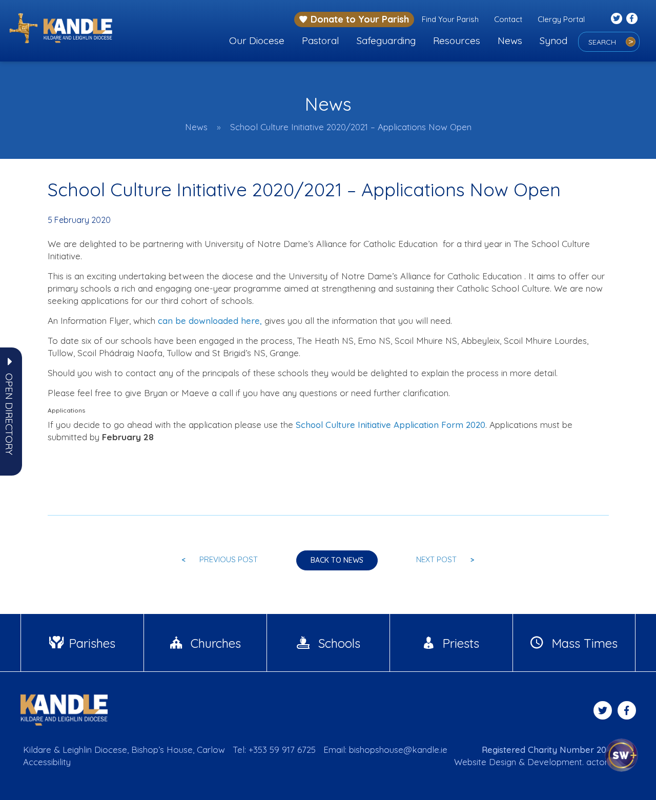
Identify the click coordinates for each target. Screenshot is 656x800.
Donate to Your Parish (360, 19)
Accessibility (47, 761)
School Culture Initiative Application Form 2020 (390, 424)
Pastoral (320, 40)
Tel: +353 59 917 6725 (274, 749)
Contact (508, 19)
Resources (456, 40)
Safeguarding (386, 40)
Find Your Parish (450, 19)
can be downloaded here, (210, 320)
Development (554, 761)
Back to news (337, 560)
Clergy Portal (561, 19)
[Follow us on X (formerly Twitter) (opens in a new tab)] (616, 18)
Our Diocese (256, 40)
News (510, 40)
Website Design (485, 761)
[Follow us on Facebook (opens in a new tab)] (632, 18)
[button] (9, 414)
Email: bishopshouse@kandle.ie (385, 749)
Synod (553, 40)
